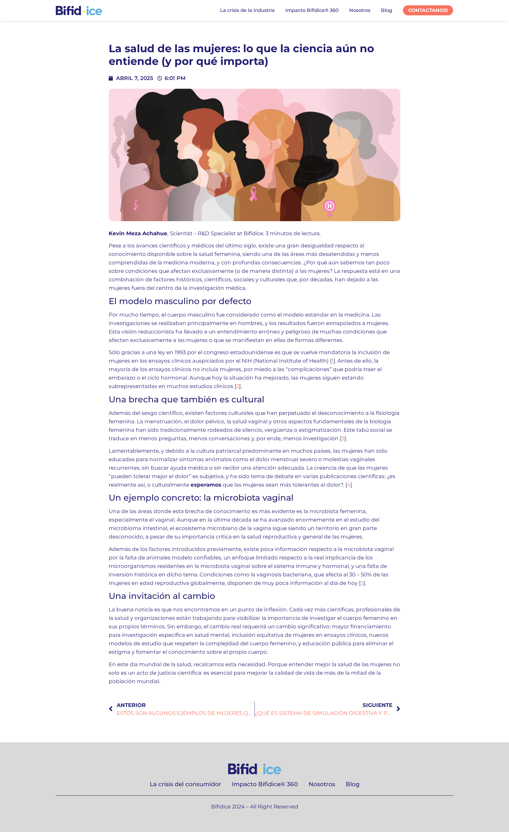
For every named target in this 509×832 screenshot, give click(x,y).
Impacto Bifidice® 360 (312, 10)
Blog (386, 10)
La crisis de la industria (247, 10)
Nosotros (359, 10)
